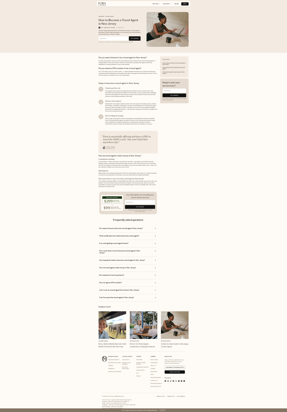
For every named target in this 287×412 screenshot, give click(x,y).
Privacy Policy (130, 41)
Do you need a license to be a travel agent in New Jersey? (174, 63)
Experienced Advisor (142, 367)
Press (152, 374)
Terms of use (171, 396)
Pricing (138, 376)
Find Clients (125, 359)
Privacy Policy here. (152, 410)
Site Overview (181, 396)
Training (110, 365)
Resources (101, 16)
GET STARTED (135, 38)
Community (111, 368)
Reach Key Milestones (125, 368)
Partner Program (156, 377)
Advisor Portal (155, 386)
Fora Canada (154, 359)
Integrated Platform (114, 362)
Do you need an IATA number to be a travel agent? (174, 68)
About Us (153, 365)
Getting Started (109, 16)
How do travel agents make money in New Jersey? (174, 72)
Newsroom (154, 371)
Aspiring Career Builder (141, 363)
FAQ (137, 373)
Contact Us (154, 380)
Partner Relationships (114, 371)
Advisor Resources (114, 359)
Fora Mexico (154, 362)
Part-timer (139, 359)
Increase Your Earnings (126, 363)
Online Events (140, 370)
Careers (153, 368)
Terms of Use (122, 41)
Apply (185, 4)
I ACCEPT (162, 410)
